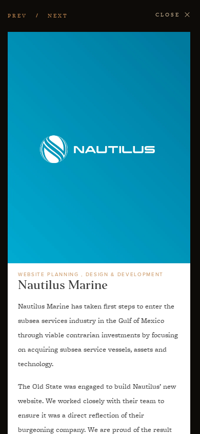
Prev (17, 16)
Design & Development (125, 275)
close (167, 15)
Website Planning (48, 275)
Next (58, 16)
